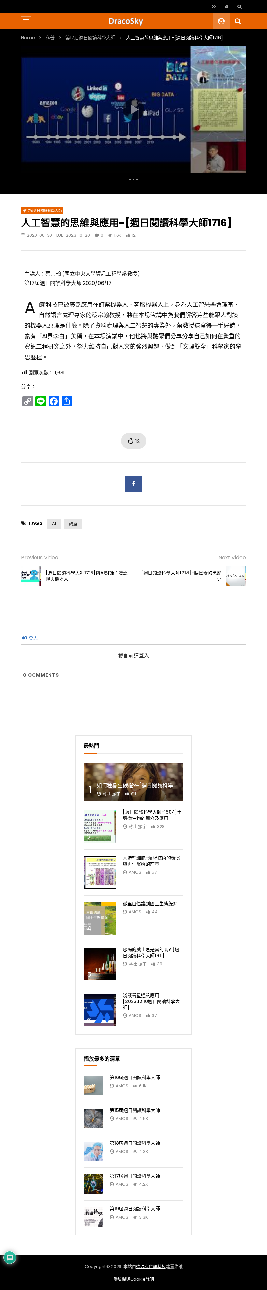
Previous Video (39, 557)
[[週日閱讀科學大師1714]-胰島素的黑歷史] (236, 576)
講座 (73, 524)
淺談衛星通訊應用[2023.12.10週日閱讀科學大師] (151, 1001)
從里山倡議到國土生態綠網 (150, 903)
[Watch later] (213, 6)
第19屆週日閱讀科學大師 (135, 1209)
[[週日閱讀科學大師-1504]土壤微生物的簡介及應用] (100, 826)
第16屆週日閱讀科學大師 (135, 1077)
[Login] (226, 6)
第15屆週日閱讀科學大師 (135, 1110)
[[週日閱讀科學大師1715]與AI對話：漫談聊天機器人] (31, 576)
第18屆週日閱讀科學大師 (135, 1143)
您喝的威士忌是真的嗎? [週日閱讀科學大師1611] (151, 952)
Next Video (232, 557)
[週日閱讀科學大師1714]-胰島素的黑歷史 (181, 576)
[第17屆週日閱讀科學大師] (93, 1184)
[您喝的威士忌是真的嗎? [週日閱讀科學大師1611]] (100, 964)
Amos (135, 872)
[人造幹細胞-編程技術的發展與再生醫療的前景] (100, 872)
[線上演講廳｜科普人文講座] (133, 21)
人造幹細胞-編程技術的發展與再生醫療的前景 (151, 861)
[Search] (239, 6)
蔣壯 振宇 (111, 794)
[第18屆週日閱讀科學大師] (93, 1151)
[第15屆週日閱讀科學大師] (93, 1118)
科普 (50, 37)
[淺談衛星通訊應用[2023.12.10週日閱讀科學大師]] (100, 1010)
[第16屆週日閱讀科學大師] (93, 1085)
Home (28, 37)
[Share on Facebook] (133, 484)
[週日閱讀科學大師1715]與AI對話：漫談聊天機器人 (87, 576)
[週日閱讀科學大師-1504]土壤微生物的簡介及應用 (152, 815)
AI (54, 524)
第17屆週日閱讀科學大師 (90, 37)
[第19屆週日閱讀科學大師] (93, 1217)
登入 (32, 638)
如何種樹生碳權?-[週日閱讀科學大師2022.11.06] (154, 785)
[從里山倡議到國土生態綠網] (100, 918)
